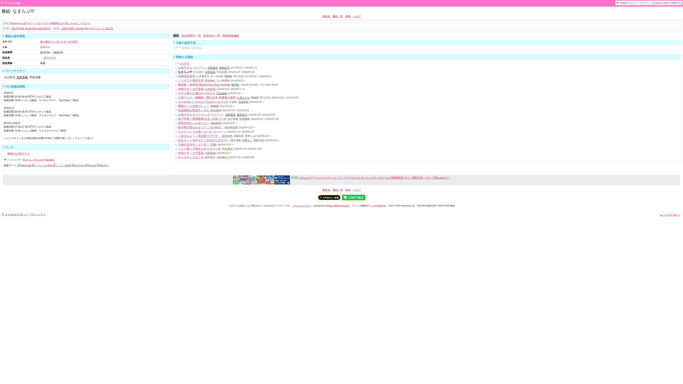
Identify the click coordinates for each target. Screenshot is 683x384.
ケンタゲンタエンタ (191, 157)
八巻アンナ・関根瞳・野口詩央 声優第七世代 (207, 97)
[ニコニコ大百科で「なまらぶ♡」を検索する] (42, 165)
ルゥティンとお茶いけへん (195, 131)
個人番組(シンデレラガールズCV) (59, 41)
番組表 (326, 16)
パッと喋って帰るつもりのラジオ (199, 148)
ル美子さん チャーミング (194, 114)
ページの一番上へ (670, 214)
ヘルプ (357, 16)
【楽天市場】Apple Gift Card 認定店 (30, 28)
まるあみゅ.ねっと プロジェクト (25, 214)
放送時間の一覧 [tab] (191, 35)
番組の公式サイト (18, 153)
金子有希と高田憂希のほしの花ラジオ (202, 119)
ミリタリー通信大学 (191, 80)
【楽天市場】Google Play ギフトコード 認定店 (86, 28)
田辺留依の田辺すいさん (193, 110)
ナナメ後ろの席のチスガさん (196, 93)
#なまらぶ (28, 159)
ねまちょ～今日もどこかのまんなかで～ (203, 140)
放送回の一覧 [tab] (211, 35)
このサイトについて (301, 205)
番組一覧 (337, 16)
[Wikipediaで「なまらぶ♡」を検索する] (24, 165)
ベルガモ (183, 63)
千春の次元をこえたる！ (193, 144)
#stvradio (49, 159)
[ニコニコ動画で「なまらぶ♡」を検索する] (62, 165)
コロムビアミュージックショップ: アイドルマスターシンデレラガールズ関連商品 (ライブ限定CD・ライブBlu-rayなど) (374, 177)
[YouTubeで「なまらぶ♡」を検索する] (78, 165)
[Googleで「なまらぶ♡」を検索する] (90, 165)
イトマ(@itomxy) (378, 205)
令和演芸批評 (186, 76)
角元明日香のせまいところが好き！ (201, 127)
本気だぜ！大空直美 (191, 153)
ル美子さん (185, 67)
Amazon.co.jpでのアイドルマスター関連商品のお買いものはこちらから (50, 23)
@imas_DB (331, 205)
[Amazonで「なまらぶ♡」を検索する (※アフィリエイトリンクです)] (103, 165)
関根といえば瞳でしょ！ (193, 106)
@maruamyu (343, 205)
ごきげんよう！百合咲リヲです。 (199, 136)
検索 (348, 16)
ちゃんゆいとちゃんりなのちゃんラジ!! (203, 102)
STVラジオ (50, 57)
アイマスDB (12, 3)
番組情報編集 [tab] (230, 35)
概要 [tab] (176, 35)
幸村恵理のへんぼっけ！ (193, 123)
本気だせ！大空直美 (191, 89)
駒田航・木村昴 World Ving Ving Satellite (204, 84)
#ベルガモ (39, 159)
